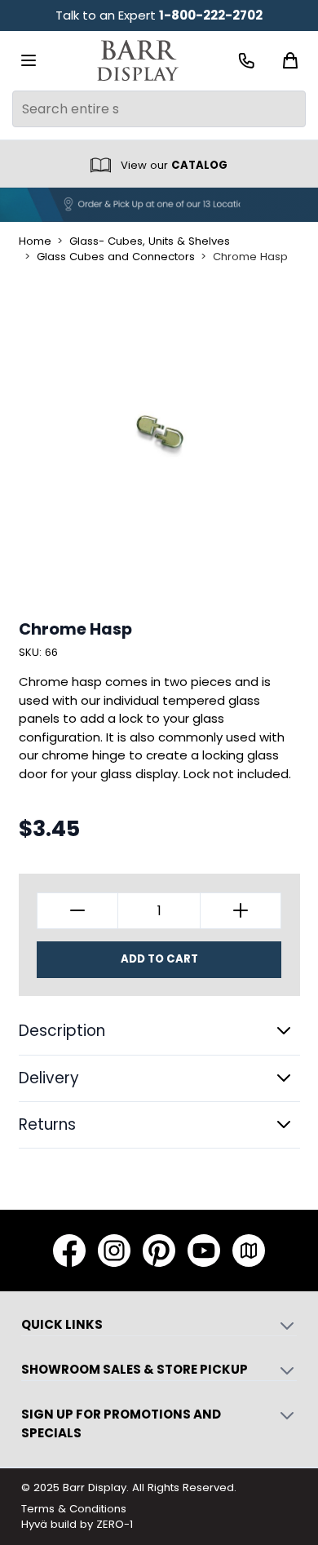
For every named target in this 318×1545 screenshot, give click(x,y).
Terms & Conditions (73, 1508)
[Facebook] (69, 1250)
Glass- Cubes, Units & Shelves (149, 241)
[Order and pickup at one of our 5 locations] (159, 205)
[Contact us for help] (246, 60)
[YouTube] (204, 1250)
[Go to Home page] (138, 61)
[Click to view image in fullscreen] (159, 436)
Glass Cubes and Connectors (116, 257)
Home (35, 241)
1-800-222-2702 (211, 15)
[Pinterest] (159, 1250)
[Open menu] (28, 60)
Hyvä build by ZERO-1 (77, 1524)
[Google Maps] (248, 1250)
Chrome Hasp (250, 257)
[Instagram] (114, 1250)
